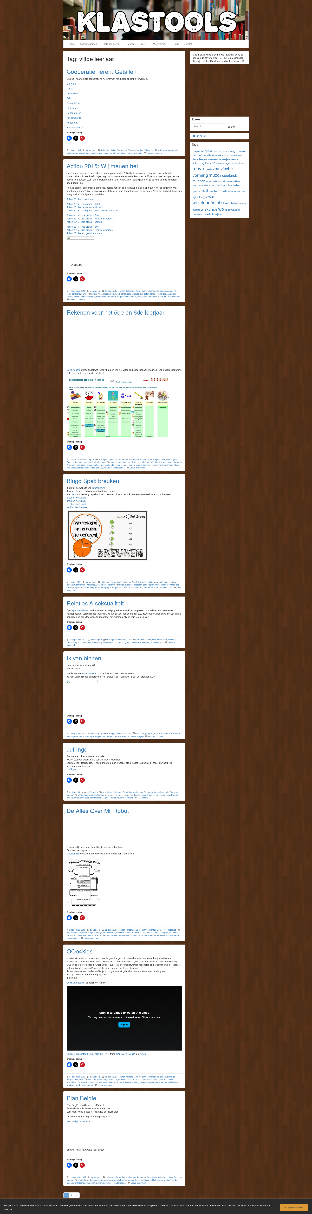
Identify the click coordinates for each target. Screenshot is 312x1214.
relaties (148, 639)
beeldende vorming (224, 151)
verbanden (71, 467)
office (160, 1079)
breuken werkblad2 (76, 500)
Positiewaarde (74, 117)
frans (208, 163)
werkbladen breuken (77, 507)
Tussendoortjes (169, 929)
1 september (198, 151)
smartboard (197, 185)
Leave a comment (154, 152)
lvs (102, 464)
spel (178, 584)
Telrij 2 (70, 88)
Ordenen (71, 83)
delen (240, 155)
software (120, 1082)
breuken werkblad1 (76, 504)
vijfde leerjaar (127, 152)
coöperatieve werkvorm (213, 155)
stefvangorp (91, 150)
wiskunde (138, 152)
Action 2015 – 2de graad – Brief (83, 215)
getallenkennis (105, 152)
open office (168, 1079)
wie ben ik (174, 935)
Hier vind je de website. (79, 1121)
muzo (214, 175)
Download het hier (76, 982)
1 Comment (142, 797)
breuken (126, 462)
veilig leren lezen (81, 797)
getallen (94, 152)
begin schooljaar (74, 932)
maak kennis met (134, 932)
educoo (114, 1079)
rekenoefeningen (166, 464)
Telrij (69, 98)
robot (157, 932)
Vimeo (142, 1053)
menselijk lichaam (74, 736)
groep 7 (148, 733)
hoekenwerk (160, 584)
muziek (209, 169)
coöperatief (173, 150)
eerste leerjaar (162, 293)
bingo (121, 584)
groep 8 (72, 464)
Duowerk (142, 581)
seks (154, 639)
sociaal (70, 935)
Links (176, 43)
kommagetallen (93, 464)
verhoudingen (83, 467)
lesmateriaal (166, 733)
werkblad (123, 587)
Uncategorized (89, 462)
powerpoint (82, 1082)
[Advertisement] (124, 340)
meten (117, 464)
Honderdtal (72, 122)
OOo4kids (80, 951)
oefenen (131, 464)
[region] (156, 1206)
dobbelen (138, 584)
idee (107, 794)
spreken (95, 935)
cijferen (134, 462)
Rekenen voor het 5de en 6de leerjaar (115, 312)
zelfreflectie (198, 214)
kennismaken (109, 932)
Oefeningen (171, 459)
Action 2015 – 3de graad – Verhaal (84, 233)
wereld (94, 1182)
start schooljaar (106, 935)
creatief (233, 155)
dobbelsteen (148, 584)
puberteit (140, 639)
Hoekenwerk (152, 581)
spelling (236, 185)
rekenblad (103, 1082)
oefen (123, 464)
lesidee (126, 794)
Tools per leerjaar (111, 43)
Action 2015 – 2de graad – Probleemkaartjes (90, 218)
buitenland (115, 293)
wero (160, 296)
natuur (86, 736)
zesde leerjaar (173, 296)
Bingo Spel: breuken (93, 480)
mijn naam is (148, 932)
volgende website (79, 610)
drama (210, 159)
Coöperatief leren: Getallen (101, 71)
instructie (171, 584)
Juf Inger (78, 749)
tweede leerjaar (103, 296)
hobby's (99, 932)
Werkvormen (160, 43)
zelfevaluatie (232, 210)
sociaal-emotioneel (82, 935)
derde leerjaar (127, 293)
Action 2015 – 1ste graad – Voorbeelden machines (93, 210)
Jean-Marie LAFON (126, 1053)
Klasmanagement (88, 43)
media (154, 1079)
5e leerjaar (105, 150)
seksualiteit (162, 639)
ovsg (138, 464)
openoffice (71, 1082)
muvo (198, 168)
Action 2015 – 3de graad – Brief (83, 226)
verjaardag (138, 935)
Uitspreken (72, 93)
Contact (188, 43)
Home (71, 43)
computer (92, 1079)
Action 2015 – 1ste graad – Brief (83, 203)
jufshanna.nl (98, 487)
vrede (139, 296)
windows (70, 1084)
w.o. (129, 642)
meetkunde (109, 464)
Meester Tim (73, 853)
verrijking (102, 587)
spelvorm (79, 587)
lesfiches (139, 1179)
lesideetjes (135, 794)
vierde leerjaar (117, 296)
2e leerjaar (120, 290)
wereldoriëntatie (150, 296)
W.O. (144, 43)
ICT (139, 1079)
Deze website (73, 369)
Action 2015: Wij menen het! (103, 166)
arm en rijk (95, 293)
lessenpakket (150, 1179)
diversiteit (116, 1179)
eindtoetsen (156, 462)
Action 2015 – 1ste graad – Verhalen (85, 207)
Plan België (81, 1098)
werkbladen (134, 587)
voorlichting (121, 642)
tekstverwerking (132, 1082)
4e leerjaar (140, 290)
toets (177, 464)
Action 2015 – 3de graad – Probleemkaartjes (90, 229)
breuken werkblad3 (76, 497)
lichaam (176, 733)
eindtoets (146, 462)
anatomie (140, 733)
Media (131, 43)
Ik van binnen (84, 658)
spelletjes (227, 185)
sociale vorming (209, 185)
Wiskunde (148, 150)
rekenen (116, 152)
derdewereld (105, 1179)
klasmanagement (225, 163)
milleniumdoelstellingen (84, 296)
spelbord (70, 587)
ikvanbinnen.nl (90, 673)
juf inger (118, 794)
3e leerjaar (130, 290)
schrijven (164, 932)
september (173, 932)
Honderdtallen (74, 112)
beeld (208, 151)
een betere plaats (148, 293)
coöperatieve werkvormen (78, 152)
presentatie (93, 1082)
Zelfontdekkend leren (105, 584)
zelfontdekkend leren (149, 587)
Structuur (71, 108)
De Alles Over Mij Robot (98, 810)
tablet (210, 191)
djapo (136, 293)
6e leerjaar (161, 290)
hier (73, 494)
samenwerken (212, 181)
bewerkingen (116, 462)
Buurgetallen (73, 103)
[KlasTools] (156, 19)
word (77, 1084)
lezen (155, 794)
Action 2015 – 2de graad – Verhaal (84, 221)
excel (134, 1079)
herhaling (81, 464)
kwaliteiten (121, 932)
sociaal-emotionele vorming (90, 642)
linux (144, 1079)
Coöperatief (122, 150)
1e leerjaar (109, 290)
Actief (113, 150)
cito (139, 462)
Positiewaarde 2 (75, 127)
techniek (220, 190)
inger (112, 794)
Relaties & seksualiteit (95, 603)
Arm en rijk (171, 290)
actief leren (162, 150)
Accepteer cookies (293, 1207)
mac (148, 1079)
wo (165, 296)
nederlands (229, 175)
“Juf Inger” (72, 769)
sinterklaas (235, 181)
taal (168, 794)
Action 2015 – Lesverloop (80, 199)
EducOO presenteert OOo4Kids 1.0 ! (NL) (88, 1053)
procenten (145, 464)
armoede (105, 293)
